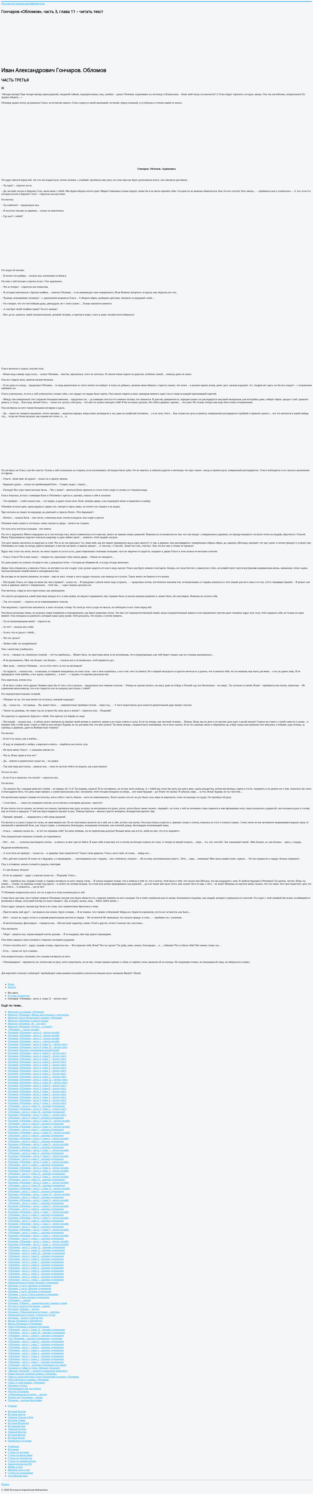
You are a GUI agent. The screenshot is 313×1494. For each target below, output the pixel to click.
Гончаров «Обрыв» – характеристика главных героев (37, 1303)
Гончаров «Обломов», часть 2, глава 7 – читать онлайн (38, 1150)
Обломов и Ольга (17, 1385)
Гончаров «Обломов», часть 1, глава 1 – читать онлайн (38, 1244)
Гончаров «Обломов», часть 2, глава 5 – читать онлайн (38, 1162)
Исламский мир (16, 1426)
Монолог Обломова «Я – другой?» (27, 1023)
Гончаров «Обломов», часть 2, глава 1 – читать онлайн (38, 1182)
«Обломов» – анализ (19, 1300)
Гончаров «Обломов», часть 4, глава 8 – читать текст (37, 1056)
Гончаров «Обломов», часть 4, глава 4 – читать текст (37, 1067)
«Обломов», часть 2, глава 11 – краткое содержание (36, 1250)
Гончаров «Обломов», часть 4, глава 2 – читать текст (37, 1073)
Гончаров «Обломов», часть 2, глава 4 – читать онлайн (38, 1167)
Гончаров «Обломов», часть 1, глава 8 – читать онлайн (38, 1206)
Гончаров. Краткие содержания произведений (33, 1050)
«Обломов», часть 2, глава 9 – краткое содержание (36, 1256)
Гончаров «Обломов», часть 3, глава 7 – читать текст (37, 1091)
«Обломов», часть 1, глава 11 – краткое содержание (36, 1329)
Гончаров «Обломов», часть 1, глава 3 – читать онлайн (38, 1235)
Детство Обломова (18, 1391)
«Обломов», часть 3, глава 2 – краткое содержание (36, 1232)
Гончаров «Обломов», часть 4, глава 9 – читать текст (37, 1053)
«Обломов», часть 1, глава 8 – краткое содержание (36, 1341)
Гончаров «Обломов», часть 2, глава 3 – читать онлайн (38, 1170)
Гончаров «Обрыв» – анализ (23, 1309)
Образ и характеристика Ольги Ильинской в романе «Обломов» (43, 1376)
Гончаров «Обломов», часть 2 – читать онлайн (34, 1038)
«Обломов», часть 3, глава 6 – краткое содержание (36, 1209)
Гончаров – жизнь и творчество (25, 1317)
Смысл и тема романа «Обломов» (26, 1382)
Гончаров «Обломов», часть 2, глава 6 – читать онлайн (38, 1156)
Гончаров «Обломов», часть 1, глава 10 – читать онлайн (39, 1194)
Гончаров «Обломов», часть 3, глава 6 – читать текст (37, 1094)
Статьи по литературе (20, 1458)
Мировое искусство (19, 1469)
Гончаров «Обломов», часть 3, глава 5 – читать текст (37, 1097)
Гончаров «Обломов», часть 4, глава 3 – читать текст (37, 1070)
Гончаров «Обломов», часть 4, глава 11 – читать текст (37, 1044)
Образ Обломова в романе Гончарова (28, 1326)
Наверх (5, 1484)
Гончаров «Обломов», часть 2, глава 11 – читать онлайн (39, 1126)
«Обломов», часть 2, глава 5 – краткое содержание (36, 1267)
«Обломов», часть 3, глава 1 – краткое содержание (36, 1238)
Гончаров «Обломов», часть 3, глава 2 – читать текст (37, 1109)
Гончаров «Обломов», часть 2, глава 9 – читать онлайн (38, 1138)
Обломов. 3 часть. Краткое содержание (29, 1288)
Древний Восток (17, 1432)
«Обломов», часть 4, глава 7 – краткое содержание (36, 1129)
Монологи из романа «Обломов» (26, 1011)
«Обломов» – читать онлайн (23, 1029)
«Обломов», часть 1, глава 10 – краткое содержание (36, 1332)
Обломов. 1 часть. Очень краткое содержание (33, 1294)
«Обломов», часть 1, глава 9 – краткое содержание (36, 1335)
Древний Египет (17, 1429)
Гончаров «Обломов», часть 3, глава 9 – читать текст (37, 1085)
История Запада (16, 1414)
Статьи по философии (20, 1455)
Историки (13, 1449)
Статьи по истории (18, 1452)
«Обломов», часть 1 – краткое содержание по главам (37, 1365)
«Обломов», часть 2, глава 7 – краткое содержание (36, 1262)
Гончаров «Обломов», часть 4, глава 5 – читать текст (37, 1064)
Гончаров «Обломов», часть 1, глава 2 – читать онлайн (38, 1241)
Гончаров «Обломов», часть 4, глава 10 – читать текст (38, 1047)
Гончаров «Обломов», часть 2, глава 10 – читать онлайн (39, 1132)
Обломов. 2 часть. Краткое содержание (29, 1291)
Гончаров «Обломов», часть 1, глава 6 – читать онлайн (38, 1217)
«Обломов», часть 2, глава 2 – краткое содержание (36, 1276)
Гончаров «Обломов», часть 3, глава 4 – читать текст (37, 1100)
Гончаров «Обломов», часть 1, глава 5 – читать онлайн (38, 1223)
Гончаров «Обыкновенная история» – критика (34, 1312)
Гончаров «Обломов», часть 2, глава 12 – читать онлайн (39, 1120)
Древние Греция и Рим (20, 1417)
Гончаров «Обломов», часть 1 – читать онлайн (34, 1041)
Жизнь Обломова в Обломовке (25, 1323)
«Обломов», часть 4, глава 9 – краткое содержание (36, 1117)
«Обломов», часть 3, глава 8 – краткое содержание (36, 1197)
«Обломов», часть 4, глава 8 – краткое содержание (36, 1123)
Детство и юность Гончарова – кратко (29, 1306)
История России (17, 1411)
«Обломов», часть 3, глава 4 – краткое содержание (36, 1220)
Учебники (13, 1446)
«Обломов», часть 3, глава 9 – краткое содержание (36, 1191)
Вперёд (12, 987)
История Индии (17, 1435)
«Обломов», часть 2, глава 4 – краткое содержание (36, 1270)
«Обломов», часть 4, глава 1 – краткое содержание (36, 1164)
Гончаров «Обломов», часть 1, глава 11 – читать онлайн (39, 1188)
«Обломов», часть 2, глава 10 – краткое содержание (36, 1253)
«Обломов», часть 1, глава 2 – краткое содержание (36, 1359)
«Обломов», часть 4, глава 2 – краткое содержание (36, 1159)
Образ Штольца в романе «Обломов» (28, 1379)
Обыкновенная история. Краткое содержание (33, 1282)
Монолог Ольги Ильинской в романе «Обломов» (35, 1017)
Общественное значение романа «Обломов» (32, 1373)
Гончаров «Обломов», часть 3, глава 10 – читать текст (38, 1082)
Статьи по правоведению (22, 1461)
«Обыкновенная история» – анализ (27, 1394)
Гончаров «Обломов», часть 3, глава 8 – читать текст (37, 1088)
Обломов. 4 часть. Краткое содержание (29, 1285)
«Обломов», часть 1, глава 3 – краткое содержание (36, 1356)
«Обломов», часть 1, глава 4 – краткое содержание (36, 1353)
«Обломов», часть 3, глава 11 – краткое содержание (36, 1179)
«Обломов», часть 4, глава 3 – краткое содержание (36, 1153)
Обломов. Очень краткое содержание (28, 1297)
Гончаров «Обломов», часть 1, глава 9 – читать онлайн (38, 1200)
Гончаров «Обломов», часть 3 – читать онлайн (34, 1035)
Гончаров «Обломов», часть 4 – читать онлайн (34, 1032)
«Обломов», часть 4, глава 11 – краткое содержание (36, 1106)
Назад (11, 984)
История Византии (18, 1423)
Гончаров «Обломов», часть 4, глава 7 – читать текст (37, 1059)
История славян (16, 1420)
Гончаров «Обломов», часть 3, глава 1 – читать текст (37, 1114)
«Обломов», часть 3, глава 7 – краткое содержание (36, 1203)
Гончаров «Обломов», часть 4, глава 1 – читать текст (37, 1076)
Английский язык (18, 1475)
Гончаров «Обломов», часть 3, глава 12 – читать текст (38, 1079)
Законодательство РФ (20, 1464)
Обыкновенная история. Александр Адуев (31, 1315)
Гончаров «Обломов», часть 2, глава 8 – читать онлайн (38, 1144)
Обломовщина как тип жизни (24, 1388)
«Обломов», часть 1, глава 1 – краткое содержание (36, 1362)
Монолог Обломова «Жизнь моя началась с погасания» (38, 1014)
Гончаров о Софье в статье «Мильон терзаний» (34, 1367)
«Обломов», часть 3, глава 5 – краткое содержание (36, 1214)
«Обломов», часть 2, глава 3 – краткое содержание (36, 1273)
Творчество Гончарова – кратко (25, 1397)
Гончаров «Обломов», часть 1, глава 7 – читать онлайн (38, 1212)
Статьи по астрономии (20, 1472)
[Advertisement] (99, 40)
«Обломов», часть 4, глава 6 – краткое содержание (36, 1135)
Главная (12, 1405)
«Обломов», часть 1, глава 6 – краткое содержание (36, 1347)
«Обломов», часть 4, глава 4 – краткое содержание (36, 1147)
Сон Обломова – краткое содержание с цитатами (35, 1338)
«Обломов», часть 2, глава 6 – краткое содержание (36, 1264)
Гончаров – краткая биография (25, 1400)
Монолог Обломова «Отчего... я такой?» (30, 1026)
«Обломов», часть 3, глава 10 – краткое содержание (36, 1185)
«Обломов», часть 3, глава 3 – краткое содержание (36, 1226)
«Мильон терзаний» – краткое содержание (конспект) (37, 1370)
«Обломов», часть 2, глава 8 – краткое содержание (36, 1259)
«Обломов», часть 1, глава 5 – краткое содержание (36, 1350)
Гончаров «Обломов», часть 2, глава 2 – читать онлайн (38, 1176)
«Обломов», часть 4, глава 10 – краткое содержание (36, 1111)
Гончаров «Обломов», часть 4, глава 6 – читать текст (37, 1061)
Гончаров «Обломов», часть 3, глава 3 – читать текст (37, 1103)
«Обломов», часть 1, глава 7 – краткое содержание (36, 1344)
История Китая (16, 1437)
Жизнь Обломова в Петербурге (25, 1320)
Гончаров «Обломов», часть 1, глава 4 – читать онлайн (38, 1229)
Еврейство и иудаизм (19, 1440)
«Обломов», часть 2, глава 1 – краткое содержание (36, 1279)
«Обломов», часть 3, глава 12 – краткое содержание (36, 1173)
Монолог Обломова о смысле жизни (28, 1020)
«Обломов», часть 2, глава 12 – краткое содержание (36, 1247)
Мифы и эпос (15, 1467)
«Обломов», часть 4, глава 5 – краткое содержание (36, 1141)
